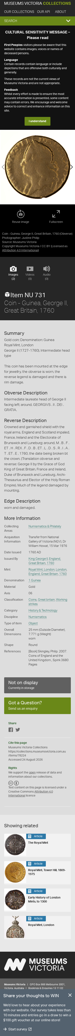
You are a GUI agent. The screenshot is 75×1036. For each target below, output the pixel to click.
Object (33, 623)
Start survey (17, 1029)
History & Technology (43, 610)
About (60, 12)
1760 (50, 563)
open (32, 772)
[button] (37, 21)
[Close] (70, 995)
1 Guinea (35, 580)
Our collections (19, 12)
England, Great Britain (43, 574)
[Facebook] (10, 730)
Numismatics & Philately (45, 526)
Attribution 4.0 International (20, 250)
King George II (38, 558)
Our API (43, 12)
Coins (33, 599)
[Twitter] (17, 730)
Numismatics (38, 617)
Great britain (46, 599)
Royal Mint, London (42, 569)
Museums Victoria (37, 4)
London (61, 569)
